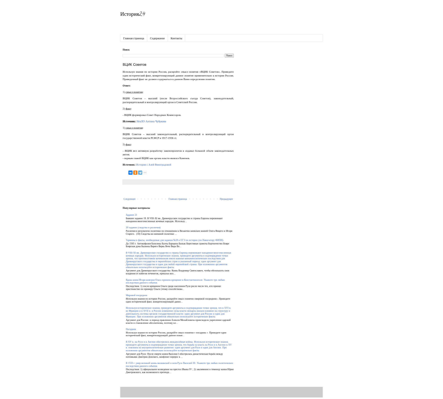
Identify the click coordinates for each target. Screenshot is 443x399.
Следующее (129, 199)
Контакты (176, 38)
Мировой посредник (136, 295)
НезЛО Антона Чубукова (151, 121)
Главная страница (133, 38)
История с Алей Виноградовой (153, 164)
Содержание (157, 38)
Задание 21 (131, 215)
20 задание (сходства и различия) (143, 227)
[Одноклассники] (135, 173)
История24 (132, 15)
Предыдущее (226, 199)
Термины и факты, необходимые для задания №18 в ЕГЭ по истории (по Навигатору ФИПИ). (175, 240)
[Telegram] (140, 173)
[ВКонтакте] (130, 173)
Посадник (131, 329)
